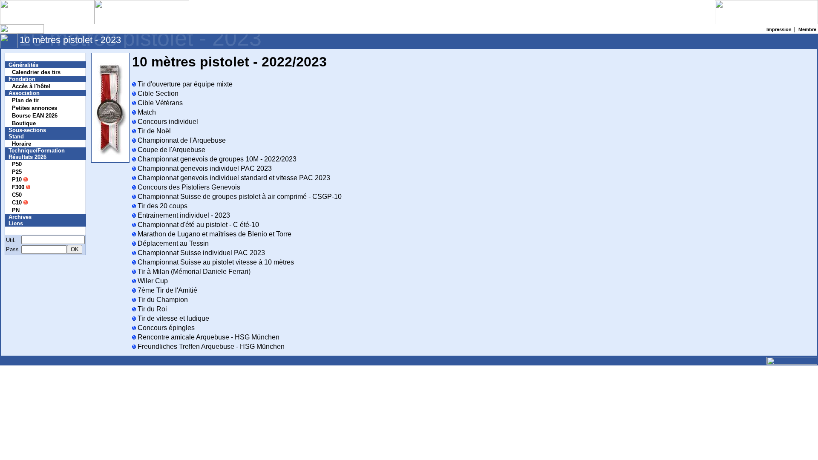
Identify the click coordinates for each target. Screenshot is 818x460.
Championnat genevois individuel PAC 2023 (204, 168)
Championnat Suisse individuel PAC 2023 (200, 252)
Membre (24, 230)
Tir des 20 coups (161, 206)
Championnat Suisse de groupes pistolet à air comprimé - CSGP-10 (239, 196)
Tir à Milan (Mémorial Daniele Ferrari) (193, 271)
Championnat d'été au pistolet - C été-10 (197, 224)
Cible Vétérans (159, 102)
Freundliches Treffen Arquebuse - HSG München (210, 346)
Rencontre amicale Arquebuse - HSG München (207, 337)
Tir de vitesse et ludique (172, 318)
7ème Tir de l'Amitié (166, 290)
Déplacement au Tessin (172, 243)
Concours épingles (165, 327)
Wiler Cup (152, 281)
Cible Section (157, 93)
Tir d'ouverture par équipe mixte (184, 84)
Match (146, 112)
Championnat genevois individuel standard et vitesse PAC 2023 (233, 177)
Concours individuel (167, 121)
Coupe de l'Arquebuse (170, 149)
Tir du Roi (151, 309)
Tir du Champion (162, 299)
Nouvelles (27, 57)
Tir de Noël (153, 131)
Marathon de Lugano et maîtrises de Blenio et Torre (213, 234)
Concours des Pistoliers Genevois (188, 187)
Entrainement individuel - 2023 (183, 215)
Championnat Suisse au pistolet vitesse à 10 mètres (215, 262)
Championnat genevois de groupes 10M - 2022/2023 (216, 159)
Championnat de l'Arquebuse (181, 140)
